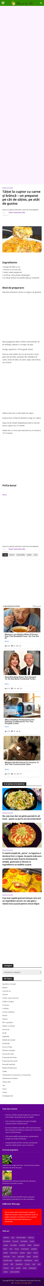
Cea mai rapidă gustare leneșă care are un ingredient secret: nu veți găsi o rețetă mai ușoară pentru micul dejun (21, 901)
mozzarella (21, 555)
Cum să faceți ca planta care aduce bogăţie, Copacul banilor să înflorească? (21, 1122)
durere (36, 1245)
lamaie (22, 1253)
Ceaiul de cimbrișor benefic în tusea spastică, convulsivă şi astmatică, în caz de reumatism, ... (19, 1198)
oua (13, 1257)
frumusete (25, 1249)
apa (12, 1238)
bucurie (15, 1241)
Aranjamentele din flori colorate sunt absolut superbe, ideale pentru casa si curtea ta (21, 1144)
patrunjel (21, 1257)
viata (24, 1268)
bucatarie (7, 1241)
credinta (22, 1245)
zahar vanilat (14, 1272)
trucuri (27, 1264)
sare (36, 1260)
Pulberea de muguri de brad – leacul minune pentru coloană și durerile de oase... (21, 1166)
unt (39, 1264)
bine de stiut (21, 1238)
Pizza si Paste (7, 188)
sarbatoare (28, 1260)
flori (11, 1249)
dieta (29, 1245)
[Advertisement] (22, 95)
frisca (17, 1249)
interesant (13, 1253)
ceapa (6, 1245)
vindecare (32, 1268)
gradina (34, 1249)
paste (29, 555)
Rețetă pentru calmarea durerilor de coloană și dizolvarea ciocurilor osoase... (19, 1182)
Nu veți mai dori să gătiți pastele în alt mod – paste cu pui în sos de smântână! (21, 817)
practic (35, 1257)
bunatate (24, 1241)
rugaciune (18, 1260)
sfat (12, 1264)
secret (6, 1264)
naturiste (7, 1257)
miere (36, 1253)
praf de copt (8, 1260)
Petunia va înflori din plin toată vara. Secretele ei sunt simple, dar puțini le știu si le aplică (22, 1116)
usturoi (6, 1268)
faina (5, 1249)
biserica (31, 1238)
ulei (34, 1264)
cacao (32, 1241)
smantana (19, 1264)
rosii (35, 555)
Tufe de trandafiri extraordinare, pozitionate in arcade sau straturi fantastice (22, 1137)
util (12, 1268)
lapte (29, 1253)
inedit (6, 1253)
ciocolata (13, 1245)
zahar (6, 1272)
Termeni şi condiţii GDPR (22, 1283)
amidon (6, 1238)
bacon (12, 555)
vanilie (18, 1268)
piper (29, 1257)
